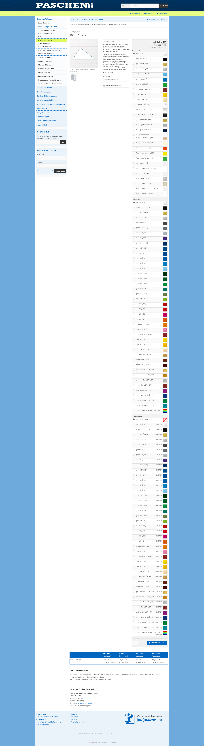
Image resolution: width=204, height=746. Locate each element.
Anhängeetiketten (45, 76)
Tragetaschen (43, 112)
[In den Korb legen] (63, 142)
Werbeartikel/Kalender (46, 121)
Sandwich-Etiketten (45, 57)
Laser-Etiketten (44, 23)
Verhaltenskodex (77, 722)
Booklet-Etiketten (45, 61)
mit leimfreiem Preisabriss (50, 50)
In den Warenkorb (157, 643)
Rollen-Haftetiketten (46, 54)
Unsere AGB (42, 714)
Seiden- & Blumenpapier (47, 96)
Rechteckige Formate (48, 30)
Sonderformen (45, 47)
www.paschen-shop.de (85, 703)
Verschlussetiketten (46, 69)
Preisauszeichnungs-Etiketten (49, 80)
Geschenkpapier (44, 92)
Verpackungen (43, 117)
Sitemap (74, 717)
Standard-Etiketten (45, 65)
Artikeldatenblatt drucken (113, 86)
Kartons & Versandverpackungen (51, 104)
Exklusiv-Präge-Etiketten (47, 27)
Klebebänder (42, 108)
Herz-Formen (45, 43)
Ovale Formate (45, 37)
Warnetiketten (44, 72)
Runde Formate (46, 33)
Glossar (74, 719)
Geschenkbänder (44, 88)
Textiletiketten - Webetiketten (50, 84)
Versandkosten (163, 47)
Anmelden (60, 171)
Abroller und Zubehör (45, 100)
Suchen (163, 5)
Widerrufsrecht (43, 725)
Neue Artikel (42, 125)
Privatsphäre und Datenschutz (49, 722)
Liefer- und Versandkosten (48, 717)
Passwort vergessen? (45, 171)
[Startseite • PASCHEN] (64, 5)
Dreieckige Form (46, 40)
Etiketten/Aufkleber (45, 19)
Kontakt (76, 19)
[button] (125, 6)
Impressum (88, 19)
